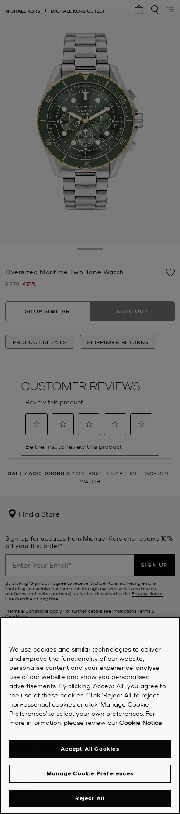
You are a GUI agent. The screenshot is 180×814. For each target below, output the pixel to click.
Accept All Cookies (90, 748)
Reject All (89, 798)
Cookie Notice (140, 722)
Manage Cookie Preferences (90, 773)
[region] (90, 715)
